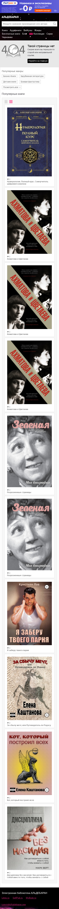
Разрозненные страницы (19, 492)
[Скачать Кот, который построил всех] (29, 763)
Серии (50, 34)
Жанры (37, 30)
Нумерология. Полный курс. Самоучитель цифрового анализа (27, 182)
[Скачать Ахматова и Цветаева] (29, 222)
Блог (24, 34)
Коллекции (39, 34)
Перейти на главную (38, 61)
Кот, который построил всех (20, 800)
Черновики (7, 37)
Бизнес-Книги (9, 76)
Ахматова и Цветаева (17, 259)
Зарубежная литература (31, 76)
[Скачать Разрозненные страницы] (29, 451)
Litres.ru (5, 898)
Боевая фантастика (30, 82)
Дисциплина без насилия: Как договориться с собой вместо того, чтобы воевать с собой (29, 876)
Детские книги (9, 82)
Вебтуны (28, 30)
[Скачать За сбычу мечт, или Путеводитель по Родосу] (29, 688)
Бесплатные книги (11, 34)
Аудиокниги (15, 30)
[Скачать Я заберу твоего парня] (29, 613)
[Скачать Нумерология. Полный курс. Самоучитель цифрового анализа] (29, 142)
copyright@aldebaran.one (14, 904)
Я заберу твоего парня (18, 650)
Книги (5, 30)
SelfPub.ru (18, 898)
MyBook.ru (31, 898)
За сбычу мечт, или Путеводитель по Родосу (29, 725)
